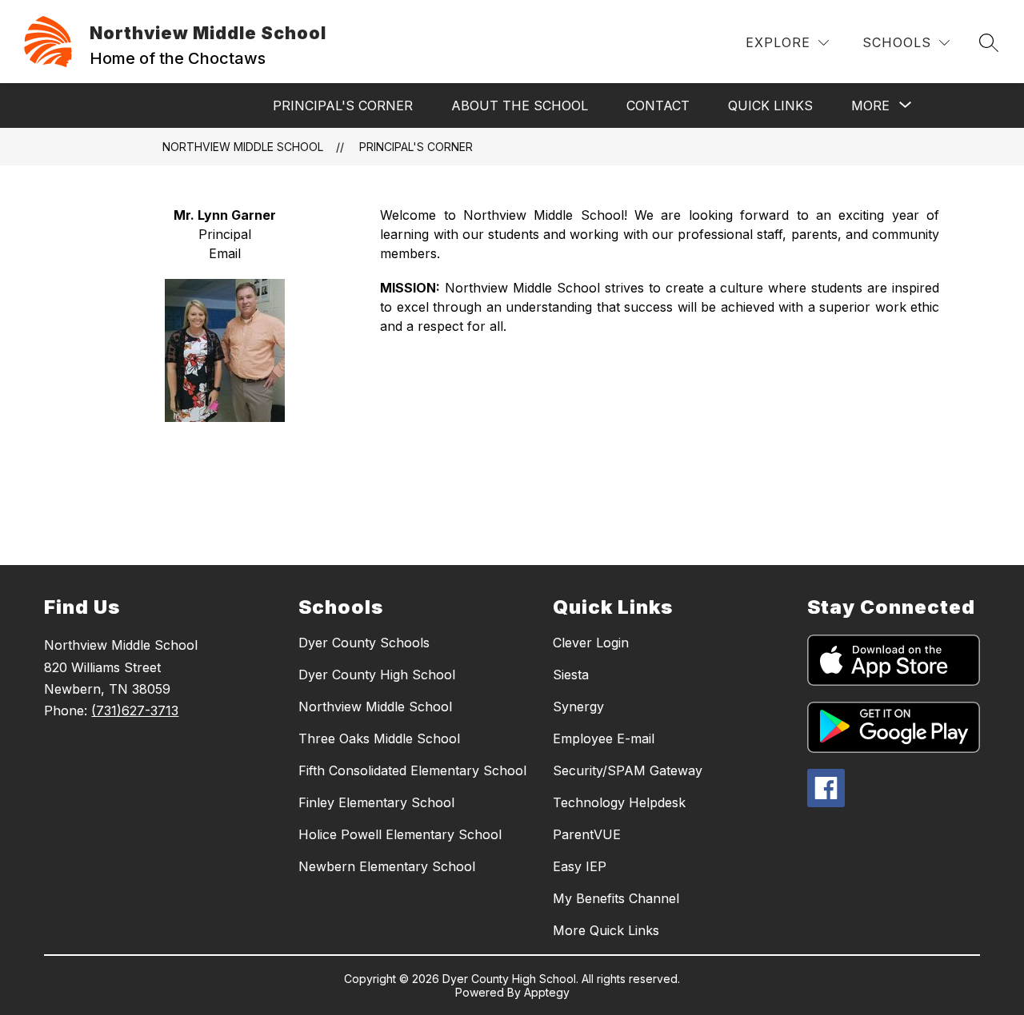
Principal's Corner (343, 105)
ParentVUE (587, 834)
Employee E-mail (603, 738)
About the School (519, 105)
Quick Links (770, 105)
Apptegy (547, 992)
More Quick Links (606, 930)
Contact (658, 105)
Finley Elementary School (376, 802)
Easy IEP (579, 866)
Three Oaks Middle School (379, 738)
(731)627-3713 (134, 710)
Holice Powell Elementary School (400, 834)
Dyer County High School (376, 675)
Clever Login (591, 643)
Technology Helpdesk (619, 802)
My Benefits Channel (616, 898)
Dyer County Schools (364, 643)
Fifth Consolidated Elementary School (412, 770)
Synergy (578, 706)
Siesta (571, 675)
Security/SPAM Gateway (627, 770)
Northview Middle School (242, 146)
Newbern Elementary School (386, 866)
